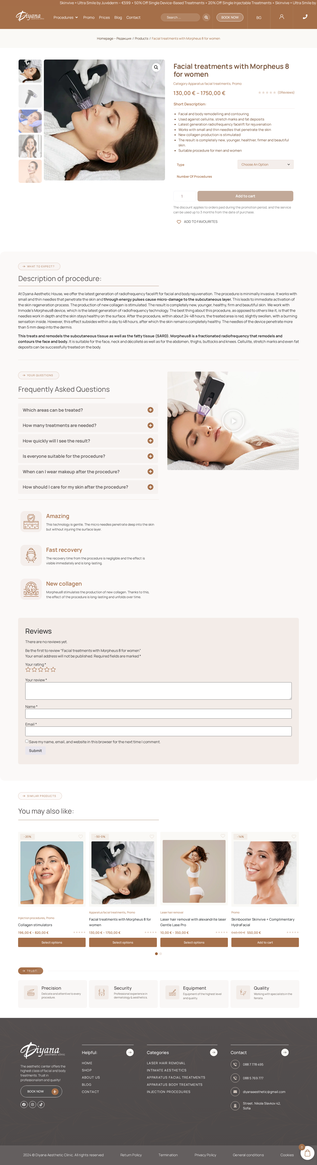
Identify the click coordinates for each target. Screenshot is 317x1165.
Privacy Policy (206, 1154)
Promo (237, 83)
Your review (36, 680)
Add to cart (245, 196)
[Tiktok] (41, 1104)
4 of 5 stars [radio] (47, 669)
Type (180, 164)
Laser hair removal (171, 912)
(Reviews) (286, 92)
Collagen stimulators (35, 924)
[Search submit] (206, 17)
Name (31, 706)
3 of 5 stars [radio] (40, 669)
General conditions (248, 1154)
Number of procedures (194, 176)
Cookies (287, 1154)
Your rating (35, 664)
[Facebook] (24, 1104)
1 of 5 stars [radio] (28, 669)
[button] (66, 17)
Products (141, 38)
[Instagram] (32, 1104)
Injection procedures (31, 918)
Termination (168, 1154)
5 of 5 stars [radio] (53, 669)
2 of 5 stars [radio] (34, 669)
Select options (52, 942)
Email (31, 724)
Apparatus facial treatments (209, 83)
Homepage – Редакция (114, 38)
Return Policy (131, 1154)
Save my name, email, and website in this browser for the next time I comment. (95, 742)
